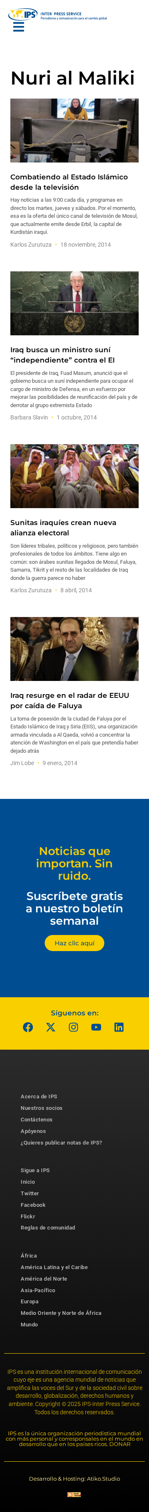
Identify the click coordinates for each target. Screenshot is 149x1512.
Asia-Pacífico (38, 1290)
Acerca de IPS (39, 1096)
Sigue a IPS (35, 1170)
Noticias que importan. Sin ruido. (74, 863)
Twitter (30, 1193)
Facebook (33, 1205)
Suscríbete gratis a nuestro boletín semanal (74, 908)
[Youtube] (96, 1027)
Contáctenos (37, 1119)
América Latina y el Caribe (54, 1267)
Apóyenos (33, 1131)
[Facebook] (28, 1027)
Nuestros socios (42, 1108)
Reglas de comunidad (48, 1228)
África (29, 1256)
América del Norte (44, 1279)
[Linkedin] (119, 1027)
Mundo (29, 1324)
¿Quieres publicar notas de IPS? (61, 1143)
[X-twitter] (51, 1027)
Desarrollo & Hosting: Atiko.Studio (74, 1478)
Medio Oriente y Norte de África (61, 1313)
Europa (29, 1301)
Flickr (28, 1216)
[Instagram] (73, 1027)
